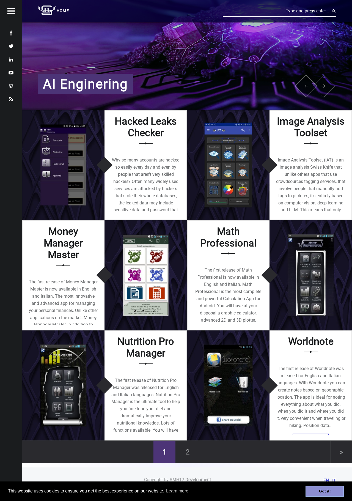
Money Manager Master (63, 243)
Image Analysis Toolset (311, 127)
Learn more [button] (177, 491)
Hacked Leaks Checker (146, 127)
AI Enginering (85, 84)
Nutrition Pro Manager (145, 347)
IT (334, 480)
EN (326, 480)
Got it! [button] (325, 491)
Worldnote (311, 341)
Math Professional (228, 237)
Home (63, 11)
